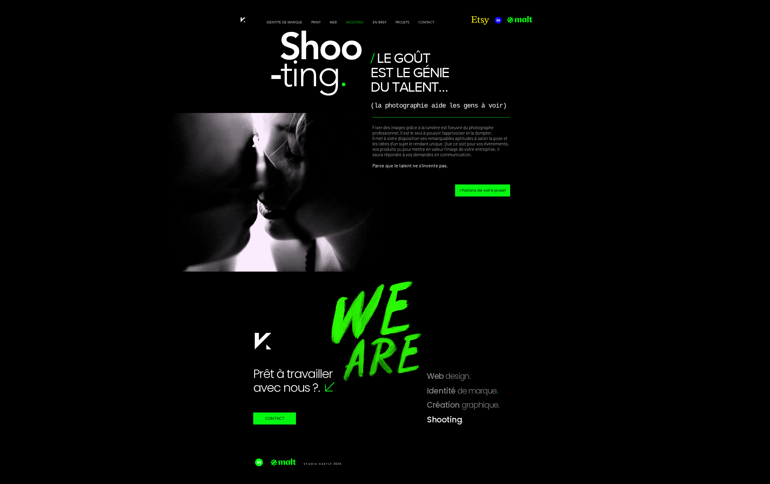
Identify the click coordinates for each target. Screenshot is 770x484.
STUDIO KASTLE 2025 (323, 464)
